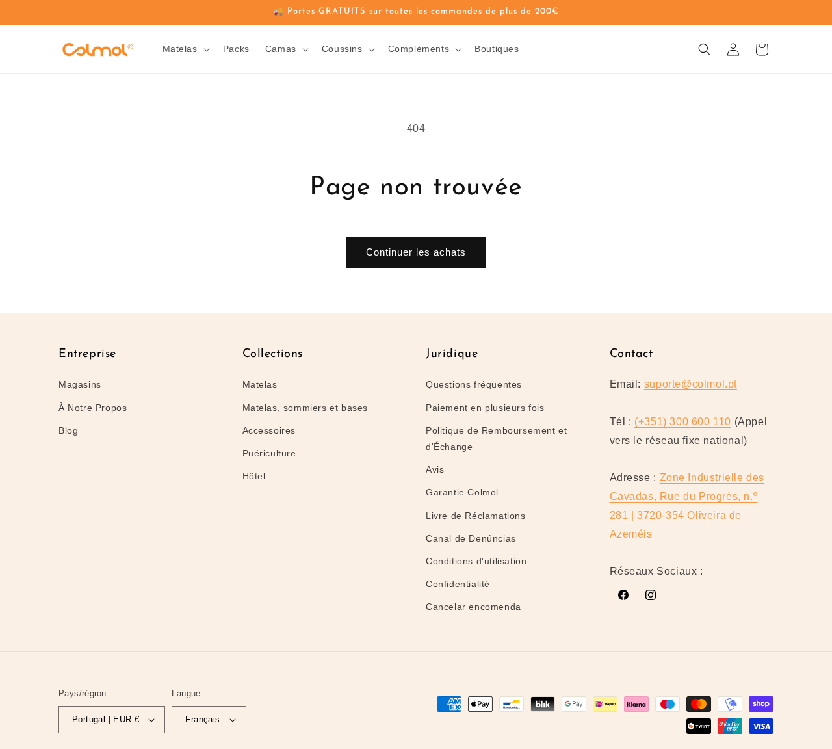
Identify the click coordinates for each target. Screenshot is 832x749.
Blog (68, 430)
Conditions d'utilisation (476, 561)
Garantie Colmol (462, 492)
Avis (435, 469)
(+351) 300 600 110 (682, 421)
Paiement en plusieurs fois (485, 407)
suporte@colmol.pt (690, 383)
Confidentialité (458, 584)
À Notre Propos (92, 407)
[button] (185, 48)
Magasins (79, 384)
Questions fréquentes (474, 384)
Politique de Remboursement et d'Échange (496, 438)
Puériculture (269, 453)
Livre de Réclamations (476, 515)
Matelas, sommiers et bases (305, 407)
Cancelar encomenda (473, 606)
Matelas (260, 384)
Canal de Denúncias (471, 538)
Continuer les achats (416, 251)
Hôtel (254, 476)
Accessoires (269, 430)
